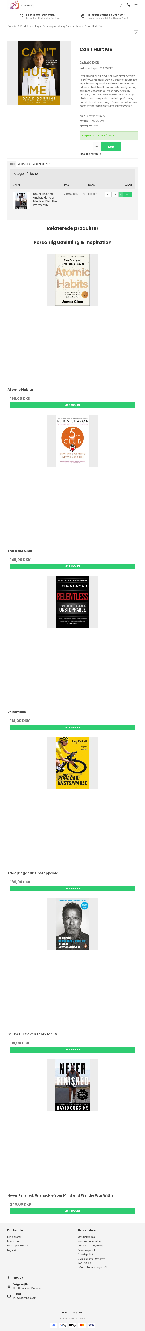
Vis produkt (72, 405)
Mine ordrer (14, 1237)
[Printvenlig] (136, 32)
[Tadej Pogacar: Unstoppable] (72, 802)
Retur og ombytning (90, 1245)
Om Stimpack (86, 1237)
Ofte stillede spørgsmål (92, 1267)
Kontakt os (84, 1263)
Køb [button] (111, 146)
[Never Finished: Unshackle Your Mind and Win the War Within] (21, 200)
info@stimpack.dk (24, 1298)
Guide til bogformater (91, 1258)
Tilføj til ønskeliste (90, 154)
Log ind (11, 1250)
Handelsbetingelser (89, 1241)
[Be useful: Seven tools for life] (72, 963)
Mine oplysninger (17, 1245)
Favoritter (13, 1241)
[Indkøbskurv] (128, 5)
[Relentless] (72, 641)
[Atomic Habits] (72, 319)
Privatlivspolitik (86, 1250)
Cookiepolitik (85, 1254)
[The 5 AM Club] (72, 480)
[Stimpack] (20, 5)
